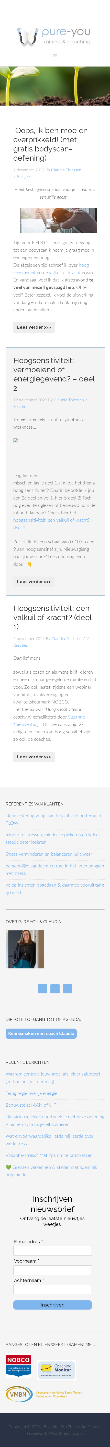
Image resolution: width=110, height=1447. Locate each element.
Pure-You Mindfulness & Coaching (55, 35)
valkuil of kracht (65, 273)
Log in (78, 1433)
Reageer (24, 177)
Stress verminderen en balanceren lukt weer (49, 854)
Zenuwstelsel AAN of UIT (31, 1105)
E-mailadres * (28, 1241)
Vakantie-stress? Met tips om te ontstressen (49, 1155)
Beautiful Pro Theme (62, 1427)
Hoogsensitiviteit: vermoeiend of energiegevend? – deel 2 (54, 374)
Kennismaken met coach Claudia (41, 1033)
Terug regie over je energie (31, 1093)
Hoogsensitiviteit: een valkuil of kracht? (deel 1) (52, 617)
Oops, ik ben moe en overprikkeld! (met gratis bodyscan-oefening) (50, 144)
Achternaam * (29, 1280)
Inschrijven (52, 1305)
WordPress (60, 1433)
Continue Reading (34, 327)
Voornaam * (26, 1261)
